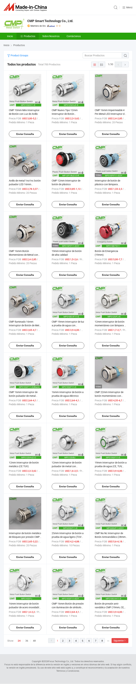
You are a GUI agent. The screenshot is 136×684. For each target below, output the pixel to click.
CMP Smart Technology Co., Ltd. (50, 21)
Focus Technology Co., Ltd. (61, 661)
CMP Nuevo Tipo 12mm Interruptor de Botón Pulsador (65, 113)
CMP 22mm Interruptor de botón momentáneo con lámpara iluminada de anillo (110, 395)
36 (26, 640)
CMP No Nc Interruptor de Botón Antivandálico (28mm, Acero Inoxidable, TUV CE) (110, 536)
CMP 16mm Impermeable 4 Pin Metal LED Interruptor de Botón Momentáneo (110, 113)
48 (34, 640)
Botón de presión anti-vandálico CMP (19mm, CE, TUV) (109, 607)
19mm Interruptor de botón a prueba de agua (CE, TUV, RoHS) (111, 466)
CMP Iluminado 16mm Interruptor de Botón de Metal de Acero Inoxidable (25, 325)
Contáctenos (74, 36)
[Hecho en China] (26, 7)
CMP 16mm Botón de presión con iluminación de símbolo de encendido (68, 607)
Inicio (10, 36)
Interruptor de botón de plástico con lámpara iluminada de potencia (107, 184)
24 (19, 640)
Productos (29, 36)
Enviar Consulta (25, 134)
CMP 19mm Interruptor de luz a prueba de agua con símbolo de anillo (68, 325)
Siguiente (119, 640)
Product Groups (19, 55)
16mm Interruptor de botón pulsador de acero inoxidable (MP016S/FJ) (24, 607)
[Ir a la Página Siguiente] (125, 64)
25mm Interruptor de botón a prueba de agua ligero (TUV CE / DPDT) (68, 536)
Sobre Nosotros (51, 36)
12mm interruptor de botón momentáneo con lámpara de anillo (111, 325)
